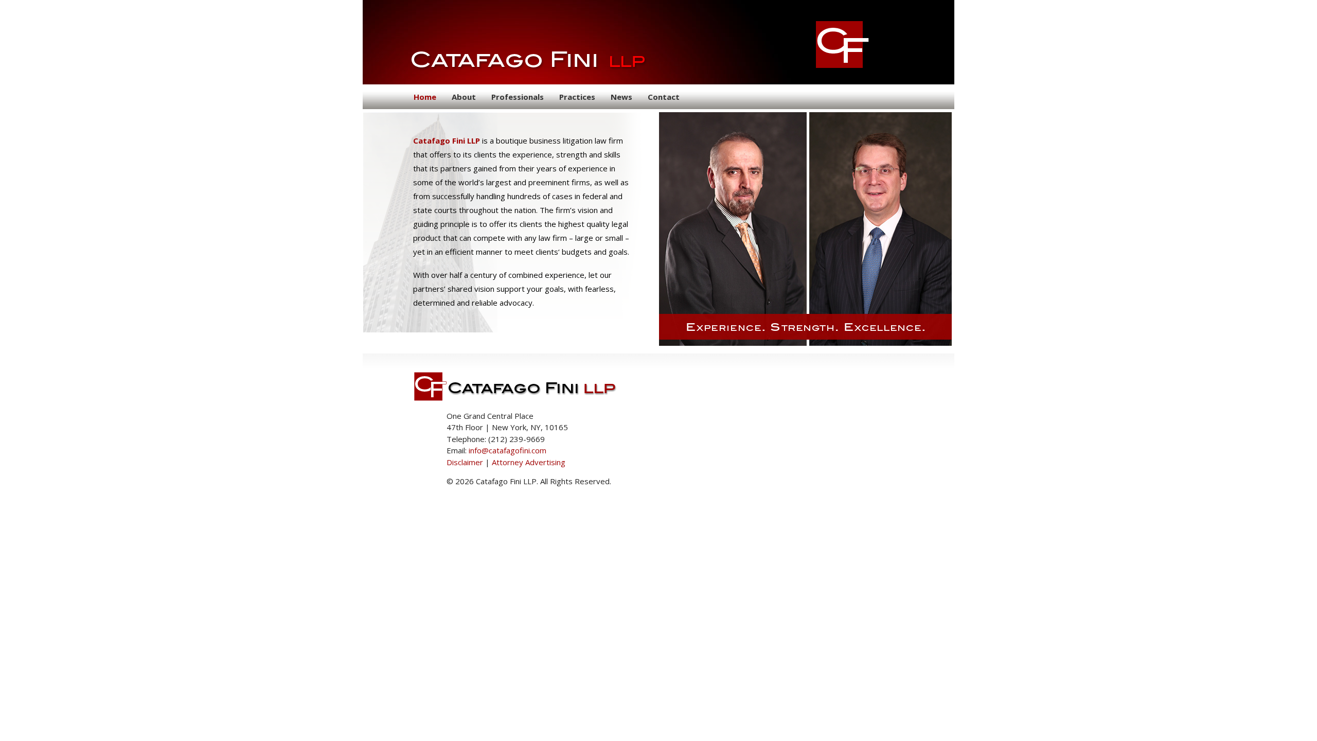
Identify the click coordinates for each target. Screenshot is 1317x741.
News (621, 97)
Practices (577, 97)
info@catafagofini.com (507, 450)
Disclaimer (465, 462)
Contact (664, 97)
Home (425, 97)
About (464, 97)
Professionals (517, 97)
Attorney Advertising (528, 462)
